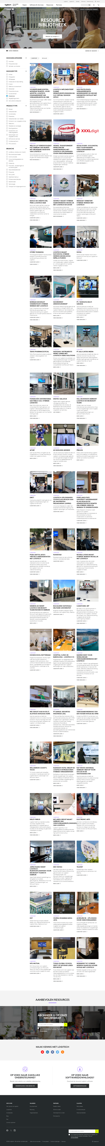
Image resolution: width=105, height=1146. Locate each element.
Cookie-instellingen (55, 1141)
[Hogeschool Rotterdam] (41, 640)
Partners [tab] (59, 5)
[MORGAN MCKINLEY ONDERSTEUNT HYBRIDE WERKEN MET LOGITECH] (41, 287)
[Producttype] (26, 105)
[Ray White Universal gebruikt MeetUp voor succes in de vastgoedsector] (88, 753)
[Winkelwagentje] (98, 5)
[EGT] (41, 903)
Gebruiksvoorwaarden (35, 1141)
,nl (98, 1)
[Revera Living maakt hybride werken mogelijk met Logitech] (88, 539)
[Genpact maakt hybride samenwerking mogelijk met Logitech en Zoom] (64, 186)
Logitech (66, 1)
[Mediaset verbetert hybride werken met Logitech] (88, 186)
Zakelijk (77, 1)
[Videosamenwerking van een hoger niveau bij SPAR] (88, 696)
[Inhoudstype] (26, 71)
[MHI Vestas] (64, 852)
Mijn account (94, 5)
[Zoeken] (86, 5)
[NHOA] (88, 237)
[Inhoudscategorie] (26, 57)
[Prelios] (88, 435)
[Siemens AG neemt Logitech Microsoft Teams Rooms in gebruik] (41, 591)
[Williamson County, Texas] (41, 753)
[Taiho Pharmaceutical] (41, 336)
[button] (10, 9)
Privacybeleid (45, 1141)
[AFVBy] (41, 435)
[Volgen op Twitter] (11, 1131)
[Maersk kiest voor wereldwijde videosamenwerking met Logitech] (88, 640)
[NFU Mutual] (41, 948)
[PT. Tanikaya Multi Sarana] (88, 287)
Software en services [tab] (36, 5)
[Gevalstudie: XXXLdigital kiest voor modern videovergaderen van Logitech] (88, 130)
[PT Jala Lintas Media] (88, 336)
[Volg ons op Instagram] (15, 1131)
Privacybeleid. (43, 1031)
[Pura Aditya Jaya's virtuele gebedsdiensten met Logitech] (41, 539)
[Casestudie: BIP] (88, 591)
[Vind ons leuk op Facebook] (7, 1131)
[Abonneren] (65, 1024)
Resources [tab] (50, 5)
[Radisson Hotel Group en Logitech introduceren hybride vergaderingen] (64, 753)
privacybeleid (74, 1137)
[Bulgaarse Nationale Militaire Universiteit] (64, 591)
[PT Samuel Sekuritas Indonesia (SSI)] (64, 696)
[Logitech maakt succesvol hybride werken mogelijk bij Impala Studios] (64, 237)
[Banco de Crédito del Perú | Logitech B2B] (41, 186)
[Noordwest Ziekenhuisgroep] (64, 287)
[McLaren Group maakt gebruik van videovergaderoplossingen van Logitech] (64, 804)
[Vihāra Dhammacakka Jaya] (64, 903)
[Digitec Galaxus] (64, 384)
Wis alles (44, 58)
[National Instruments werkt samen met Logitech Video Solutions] (64, 336)
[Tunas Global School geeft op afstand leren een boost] (64, 948)
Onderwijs (83, 1)
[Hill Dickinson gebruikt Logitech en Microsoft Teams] (88, 384)
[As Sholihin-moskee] (64, 435)
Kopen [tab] (25, 5)
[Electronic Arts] (88, 804)
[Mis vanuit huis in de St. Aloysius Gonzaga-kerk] (41, 696)
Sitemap (63, 1141)
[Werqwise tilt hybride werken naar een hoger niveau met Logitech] (88, 948)
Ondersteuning (90, 1)
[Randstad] (64, 539)
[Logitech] (13, 5)
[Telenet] (88, 852)
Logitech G (71, 1)
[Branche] (26, 148)
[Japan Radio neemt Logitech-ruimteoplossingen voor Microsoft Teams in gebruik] (41, 852)
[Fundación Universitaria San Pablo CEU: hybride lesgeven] (41, 384)
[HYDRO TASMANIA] (41, 237)
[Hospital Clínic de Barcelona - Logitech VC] (64, 640)
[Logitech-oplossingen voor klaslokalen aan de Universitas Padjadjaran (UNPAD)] (64, 482)
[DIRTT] (41, 482)
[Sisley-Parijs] (41, 804)
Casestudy (34, 58)
